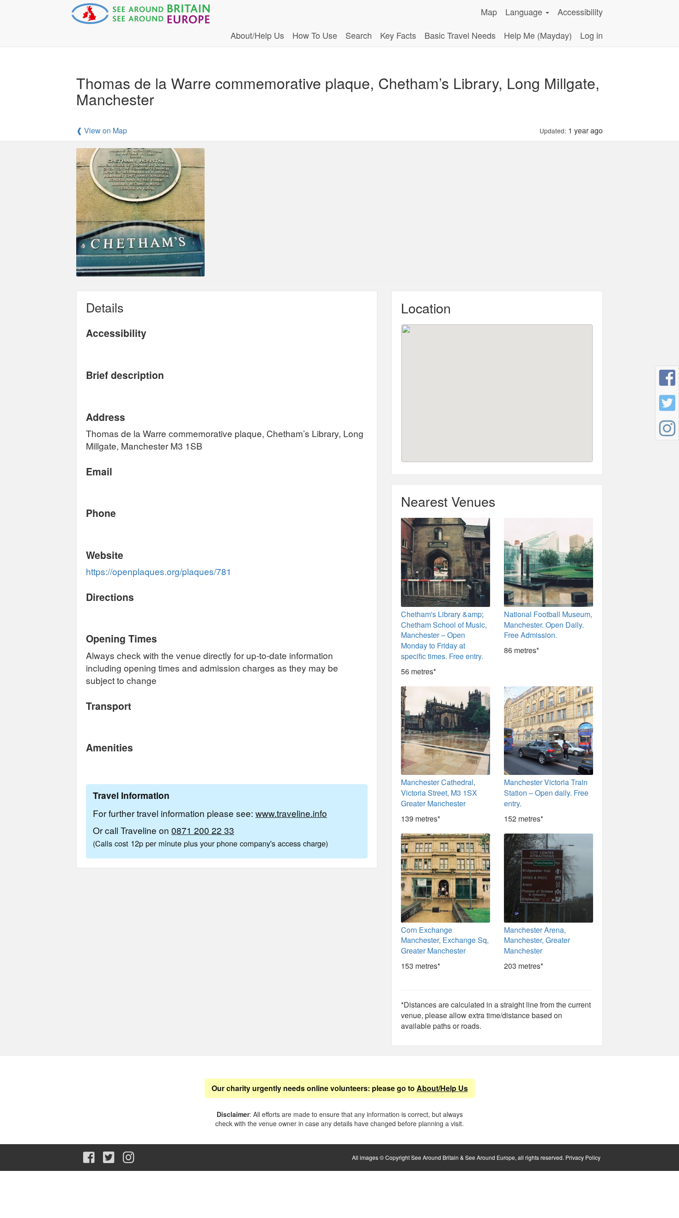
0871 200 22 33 (202, 830)
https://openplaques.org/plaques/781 (158, 571)
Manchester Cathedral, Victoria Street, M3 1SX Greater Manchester (439, 793)
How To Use (314, 35)
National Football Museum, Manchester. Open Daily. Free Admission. (548, 625)
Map (489, 12)
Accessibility (580, 12)
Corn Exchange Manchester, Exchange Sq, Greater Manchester (445, 940)
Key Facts (398, 35)
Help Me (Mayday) (538, 35)
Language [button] (525, 12)
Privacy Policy (582, 1157)
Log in (591, 35)
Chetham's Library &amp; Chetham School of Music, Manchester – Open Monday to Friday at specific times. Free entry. (444, 635)
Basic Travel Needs (460, 35)
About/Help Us (257, 35)
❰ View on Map (101, 131)
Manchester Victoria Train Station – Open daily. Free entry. (546, 793)
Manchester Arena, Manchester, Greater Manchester (537, 940)
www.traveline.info (291, 813)
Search (359, 35)
